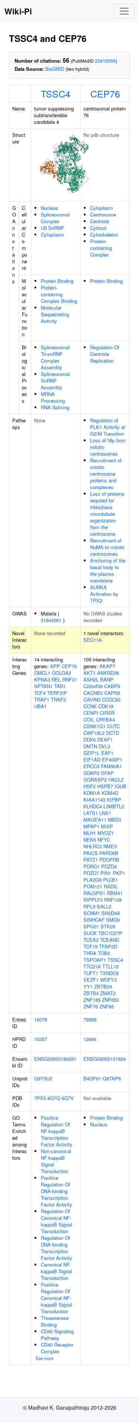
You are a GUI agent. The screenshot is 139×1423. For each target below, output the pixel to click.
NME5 (110, 846)
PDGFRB (109, 859)
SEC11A (92, 639)
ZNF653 (110, 999)
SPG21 (91, 926)
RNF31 (69, 679)
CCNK (90, 706)
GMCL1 (42, 672)
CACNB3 (93, 692)
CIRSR (107, 712)
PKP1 (119, 872)
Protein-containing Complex (101, 248)
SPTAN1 (43, 686)
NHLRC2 (92, 846)
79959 (89, 1019)
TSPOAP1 (94, 959)
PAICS (90, 852)
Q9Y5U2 (43, 1078)
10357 (40, 1039)
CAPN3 (112, 692)
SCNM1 (91, 913)
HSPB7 (105, 786)
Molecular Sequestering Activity (55, 314)
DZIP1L (91, 752)
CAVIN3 (91, 699)
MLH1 (89, 832)
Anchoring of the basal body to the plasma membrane (107, 570)
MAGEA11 (94, 819)
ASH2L (91, 679)
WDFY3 (108, 979)
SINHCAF (94, 919)
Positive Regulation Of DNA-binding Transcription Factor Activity (56, 1191)
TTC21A (92, 966)
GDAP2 (91, 772)
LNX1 (105, 812)
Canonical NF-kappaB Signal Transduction (56, 1271)
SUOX (90, 933)
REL (56, 679)
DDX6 (89, 739)
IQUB (120, 786)
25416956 (105, 60)
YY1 (88, 986)
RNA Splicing (55, 407)
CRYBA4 (105, 719)
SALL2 (104, 906)
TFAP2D (108, 946)
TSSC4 (55, 93)
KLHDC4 (92, 806)
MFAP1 (91, 826)
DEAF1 (105, 739)
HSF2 (89, 786)
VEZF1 (91, 979)
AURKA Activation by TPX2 (104, 594)
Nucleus (49, 207)
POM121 (92, 886)
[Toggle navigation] (124, 11)
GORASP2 (95, 779)
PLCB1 (110, 879)
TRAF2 (58, 699)
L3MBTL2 (113, 806)
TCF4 (40, 692)
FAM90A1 (111, 766)
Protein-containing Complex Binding (59, 294)
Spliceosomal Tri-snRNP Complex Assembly (55, 357)
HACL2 (115, 779)
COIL (89, 719)
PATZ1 (90, 859)
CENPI (90, 712)
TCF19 (90, 946)
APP (55, 666)
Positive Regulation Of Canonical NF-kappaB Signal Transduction (56, 1298)
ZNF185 (91, 999)
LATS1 (90, 812)
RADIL (111, 886)
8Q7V (68, 1098)
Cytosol (98, 227)
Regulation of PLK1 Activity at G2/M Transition (107, 427)
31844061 (51, 620)
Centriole (99, 221)
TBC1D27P (110, 933)
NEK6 (89, 839)
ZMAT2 (108, 993)
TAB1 (60, 686)
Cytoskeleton (104, 234)
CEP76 (105, 93)
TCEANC (109, 939)
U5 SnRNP (52, 227)
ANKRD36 (108, 672)
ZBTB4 (91, 993)
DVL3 (104, 746)
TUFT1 (90, 973)
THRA (89, 953)
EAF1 (107, 752)
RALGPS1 (94, 893)
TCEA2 (91, 939)
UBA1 (40, 706)
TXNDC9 (109, 973)
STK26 (107, 926)
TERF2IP (57, 692)
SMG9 (113, 919)
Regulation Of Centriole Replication (104, 354)
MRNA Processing (53, 397)
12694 (89, 1039)
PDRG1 (91, 866)
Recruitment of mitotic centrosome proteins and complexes (106, 474)
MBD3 (114, 819)
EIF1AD (91, 759)
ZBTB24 (103, 986)
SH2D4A (111, 913)
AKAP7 (107, 666)
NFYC (103, 839)
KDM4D (110, 792)
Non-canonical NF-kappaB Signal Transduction (56, 1161)
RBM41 (115, 893)
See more (44, 1358)
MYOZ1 (105, 832)
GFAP (107, 772)
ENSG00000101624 (104, 1058)
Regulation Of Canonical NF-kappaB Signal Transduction (56, 1221)
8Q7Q (53, 1098)
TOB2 (104, 953)
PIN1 (105, 872)
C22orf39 (93, 686)
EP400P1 (112, 759)
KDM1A (91, 792)
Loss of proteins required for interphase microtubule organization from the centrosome (107, 513)
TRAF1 (41, 699)
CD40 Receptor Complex (57, 1348)
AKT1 (89, 672)
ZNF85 (106, 1006)
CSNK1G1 (94, 726)
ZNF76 (90, 1006)
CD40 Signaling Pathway (57, 1334)
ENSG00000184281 (55, 1058)
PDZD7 (91, 872)
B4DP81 (92, 1078)
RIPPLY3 (93, 899)
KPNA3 (42, 679)
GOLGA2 (61, 672)
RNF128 (113, 899)
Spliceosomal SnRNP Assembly (55, 380)
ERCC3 (91, 766)
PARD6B (108, 852)
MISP (107, 826)
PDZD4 (109, 866)
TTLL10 (110, 966)
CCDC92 (111, 699)
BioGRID (54, 68)
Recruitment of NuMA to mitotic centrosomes (107, 547)
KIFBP (114, 799)
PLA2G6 (92, 879)
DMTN (90, 746)
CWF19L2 (94, 732)
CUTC (113, 726)
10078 (40, 1019)
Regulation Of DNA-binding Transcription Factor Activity (56, 1247)
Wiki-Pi (18, 11)
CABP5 (112, 686)
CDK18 (105, 706)
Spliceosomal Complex (55, 218)
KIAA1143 (94, 799)
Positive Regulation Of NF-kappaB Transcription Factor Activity (56, 1131)
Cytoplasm (52, 234)
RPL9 (89, 906)
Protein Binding (57, 280)
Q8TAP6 (112, 1078)
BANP (106, 679)
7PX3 (40, 1098)
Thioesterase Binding (55, 1321)
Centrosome (103, 214)
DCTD (112, 732)
